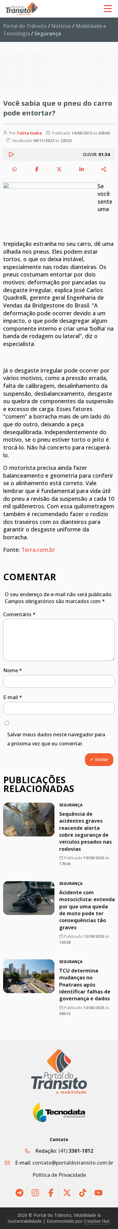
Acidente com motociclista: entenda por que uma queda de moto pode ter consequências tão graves (87, 910)
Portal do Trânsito (25, 26)
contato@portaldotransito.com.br (72, 1162)
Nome (12, 670)
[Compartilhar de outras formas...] (103, 169)
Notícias (61, 26)
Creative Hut (97, 1221)
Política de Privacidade (59, 1174)
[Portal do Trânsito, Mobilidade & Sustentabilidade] (59, 1071)
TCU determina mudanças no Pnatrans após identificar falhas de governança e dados (84, 984)
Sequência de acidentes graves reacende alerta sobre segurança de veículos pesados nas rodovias (85, 831)
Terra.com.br (38, 549)
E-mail (12, 697)
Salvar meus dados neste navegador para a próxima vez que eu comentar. (56, 739)
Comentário (19, 614)
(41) (76, 1150)
